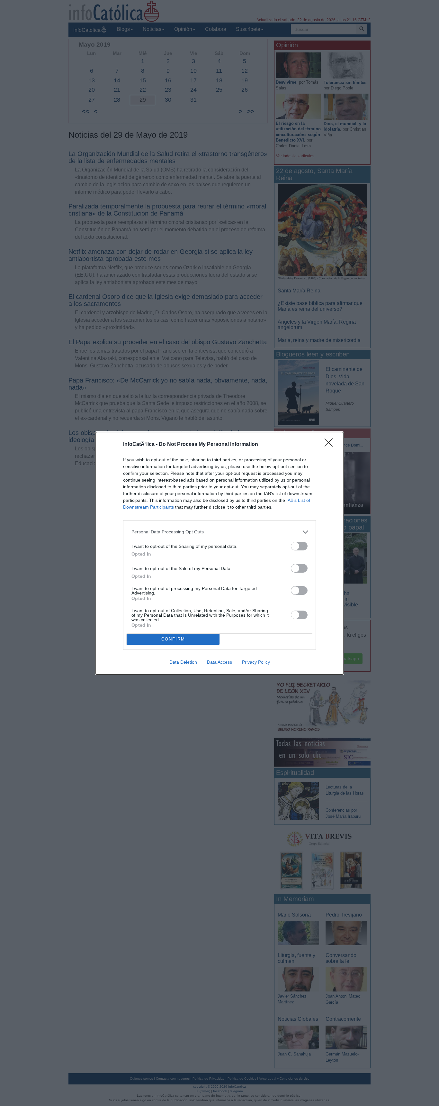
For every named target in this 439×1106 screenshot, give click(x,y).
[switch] (299, 546)
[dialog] (219, 553)
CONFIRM (173, 639)
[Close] (331, 444)
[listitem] (219, 532)
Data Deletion (183, 662)
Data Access (219, 662)
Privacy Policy (256, 662)
